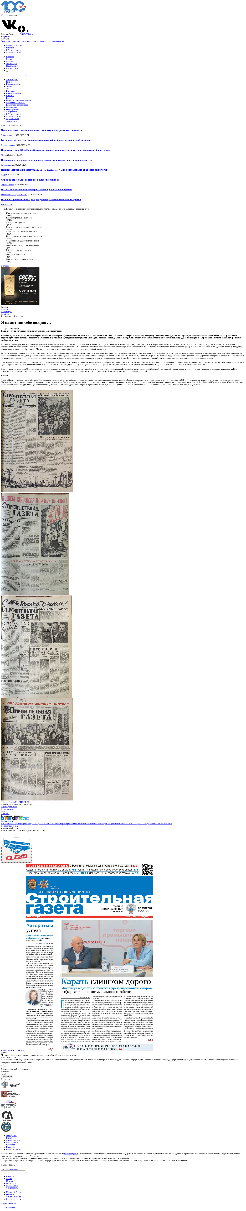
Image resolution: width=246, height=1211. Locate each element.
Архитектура (12, 79)
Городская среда (13, 84)
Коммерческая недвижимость (19, 100)
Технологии (11, 121)
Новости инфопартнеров (17, 105)
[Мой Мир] (9, 818)
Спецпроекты (12, 112)
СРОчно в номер (13, 50)
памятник (5, 813)
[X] (13, 818)
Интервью (10, 91)
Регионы (10, 48)
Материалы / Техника (15, 102)
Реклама (9, 1138)
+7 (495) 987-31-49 (26, 34)
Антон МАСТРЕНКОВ (19, 802)
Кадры (9, 98)
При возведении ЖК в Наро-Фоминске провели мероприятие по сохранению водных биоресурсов (55, 150)
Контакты (10, 1145)
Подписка (10, 1147)
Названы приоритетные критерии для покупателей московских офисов (41, 199)
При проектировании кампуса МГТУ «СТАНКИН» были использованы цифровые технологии (54, 169)
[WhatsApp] (20, 818)
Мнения (9, 1181)
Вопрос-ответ (7, 821)
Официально (11, 107)
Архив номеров (13, 1140)
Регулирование (12, 109)
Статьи (9, 1179)
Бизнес (9, 82)
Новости (10, 1176)
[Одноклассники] (6, 818)
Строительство (12, 119)
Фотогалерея (11, 1183)
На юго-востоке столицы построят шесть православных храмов (36, 189)
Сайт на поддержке (9, 1169)
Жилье (9, 86)
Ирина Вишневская (9, 826)
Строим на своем (13, 52)
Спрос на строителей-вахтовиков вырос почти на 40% (31, 179)
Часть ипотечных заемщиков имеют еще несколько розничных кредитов (32, 41)
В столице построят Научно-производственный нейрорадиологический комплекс (46, 140)
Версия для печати (9, 807)
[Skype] (24, 818)
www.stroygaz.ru (71, 1154)
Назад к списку (7, 809)
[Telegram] (27, 818)
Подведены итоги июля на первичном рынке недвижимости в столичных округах (47, 160)
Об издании (11, 1135)
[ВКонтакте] (2, 818)
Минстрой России (14, 45)
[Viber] (16, 818)
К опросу (5, 266)
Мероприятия (12, 1142)
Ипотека (10, 96)
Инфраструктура (13, 93)
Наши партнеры (13, 1149)
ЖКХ (8, 89)
